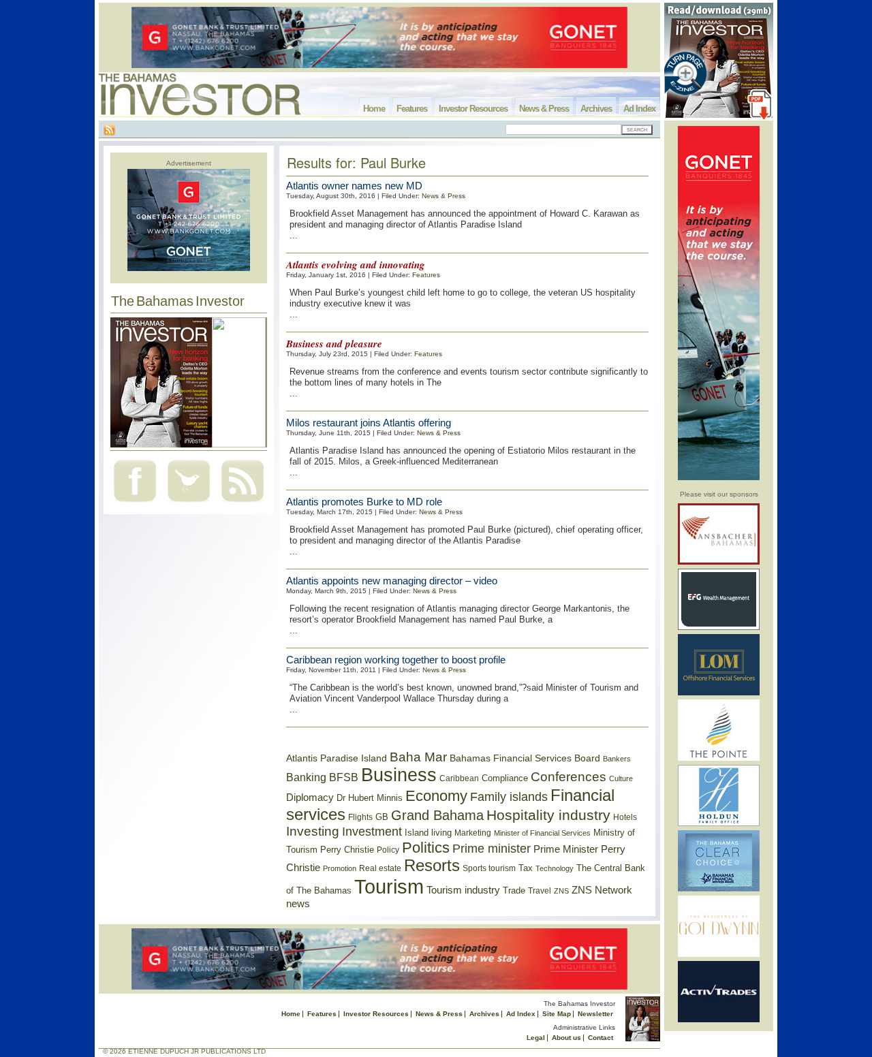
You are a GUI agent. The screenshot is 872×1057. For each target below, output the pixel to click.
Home (374, 109)
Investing (312, 831)
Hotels (625, 817)
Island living (428, 832)
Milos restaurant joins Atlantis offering (368, 422)
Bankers (617, 759)
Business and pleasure (334, 343)
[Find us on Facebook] (134, 503)
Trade (514, 890)
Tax (525, 868)
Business (399, 775)
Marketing (472, 833)
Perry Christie (347, 850)
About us (566, 1037)
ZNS (561, 891)
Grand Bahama (437, 815)
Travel (539, 891)
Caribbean (459, 778)
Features (411, 109)
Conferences (568, 777)
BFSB (343, 777)
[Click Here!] (719, 562)
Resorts (432, 865)
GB (381, 817)
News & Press (544, 109)
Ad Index (639, 109)
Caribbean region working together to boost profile (395, 659)
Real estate (380, 868)
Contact (600, 1037)
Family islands (509, 797)
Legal (536, 1037)
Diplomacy (310, 797)
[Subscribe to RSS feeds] (242, 503)
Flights (360, 817)
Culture (621, 778)
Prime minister (491, 848)
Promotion (339, 868)
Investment (372, 831)
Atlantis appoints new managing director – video (391, 580)
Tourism (389, 886)
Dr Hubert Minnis (370, 798)
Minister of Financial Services (542, 833)
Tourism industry (463, 890)
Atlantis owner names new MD (354, 185)
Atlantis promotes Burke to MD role (364, 501)
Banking (306, 777)
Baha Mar (418, 757)
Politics (426, 847)
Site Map (556, 1013)
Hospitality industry (548, 815)
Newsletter (595, 1013)
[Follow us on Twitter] (188, 503)
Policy (388, 850)
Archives (596, 109)
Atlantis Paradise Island (336, 758)
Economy (436, 795)
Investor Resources (473, 109)
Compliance (505, 778)
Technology (554, 868)
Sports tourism (489, 868)
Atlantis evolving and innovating (355, 264)
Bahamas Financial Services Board (525, 758)
